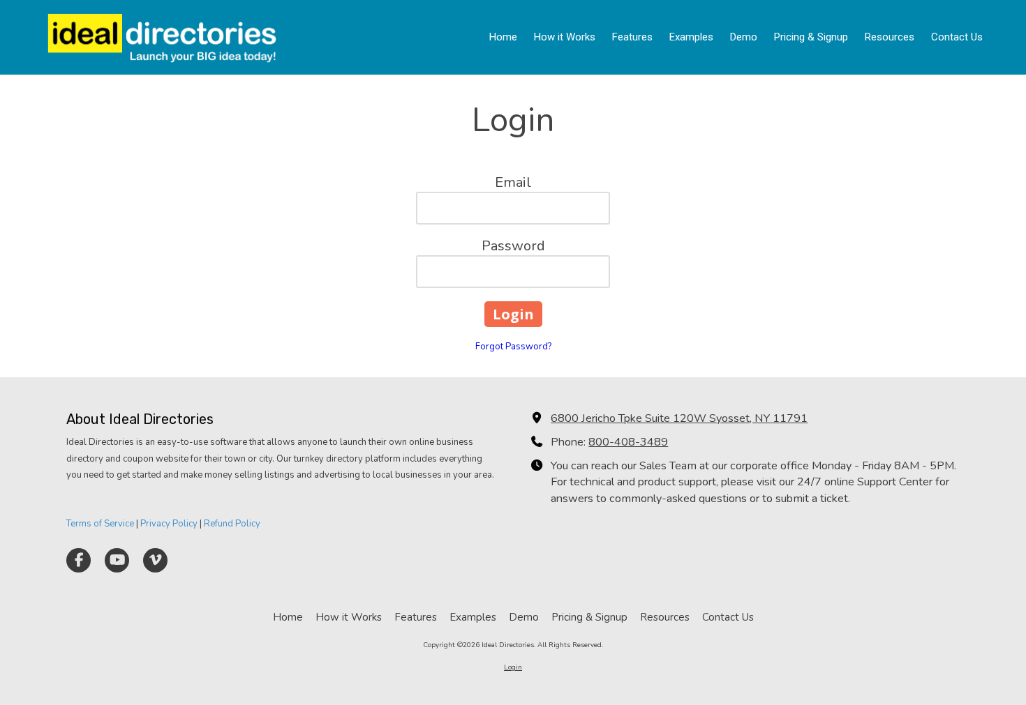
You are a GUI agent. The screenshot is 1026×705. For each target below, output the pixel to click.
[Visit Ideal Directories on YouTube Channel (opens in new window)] (117, 560)
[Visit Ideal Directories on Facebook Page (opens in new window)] (78, 560)
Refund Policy (232, 523)
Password (513, 245)
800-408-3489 (628, 442)
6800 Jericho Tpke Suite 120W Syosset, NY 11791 (679, 418)
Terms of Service (100, 523)
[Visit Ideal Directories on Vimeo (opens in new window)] (155, 560)
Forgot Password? (513, 346)
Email (513, 182)
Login (513, 667)
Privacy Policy (169, 523)
